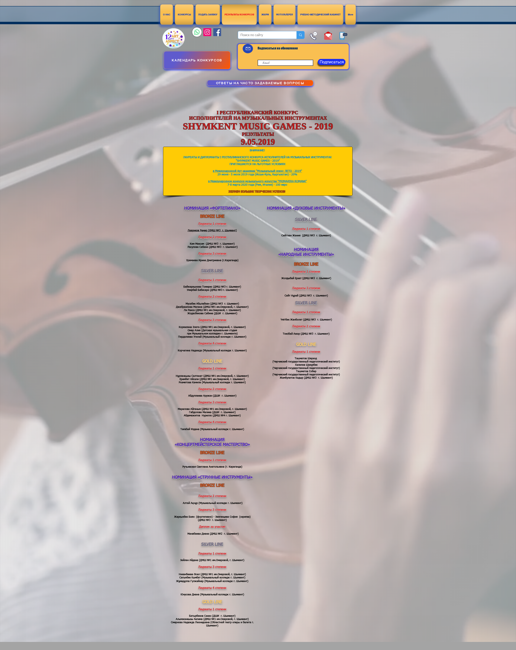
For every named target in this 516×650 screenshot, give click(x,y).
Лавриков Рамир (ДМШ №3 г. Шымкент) (212, 230)
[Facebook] (217, 32)
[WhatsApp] (197, 32)
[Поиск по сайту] (300, 35)
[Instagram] (207, 32)
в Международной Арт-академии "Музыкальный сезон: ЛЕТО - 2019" (257, 171)
